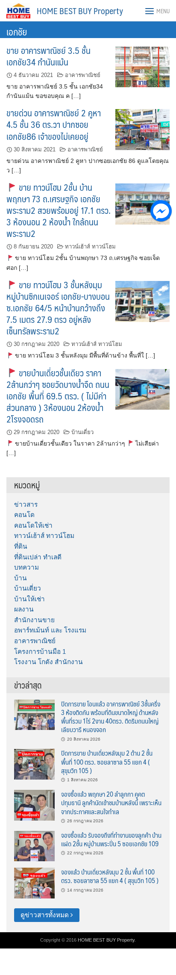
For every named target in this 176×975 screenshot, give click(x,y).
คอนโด (24, 514)
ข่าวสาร (26, 504)
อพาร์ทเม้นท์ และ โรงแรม (50, 630)
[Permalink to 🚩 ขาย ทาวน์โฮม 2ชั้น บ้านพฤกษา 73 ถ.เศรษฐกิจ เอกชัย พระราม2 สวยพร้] (142, 203)
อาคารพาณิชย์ (82, 75)
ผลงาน (24, 609)
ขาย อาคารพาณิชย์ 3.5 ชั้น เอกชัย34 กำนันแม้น (48, 56)
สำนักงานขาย (34, 619)
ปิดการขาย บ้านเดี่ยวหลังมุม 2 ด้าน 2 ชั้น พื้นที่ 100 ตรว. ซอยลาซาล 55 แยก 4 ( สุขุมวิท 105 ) (107, 761)
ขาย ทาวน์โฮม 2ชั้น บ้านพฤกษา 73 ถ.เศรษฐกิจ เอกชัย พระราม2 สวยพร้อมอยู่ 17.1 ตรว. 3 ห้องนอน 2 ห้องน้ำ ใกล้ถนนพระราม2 (58, 210)
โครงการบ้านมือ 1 (40, 651)
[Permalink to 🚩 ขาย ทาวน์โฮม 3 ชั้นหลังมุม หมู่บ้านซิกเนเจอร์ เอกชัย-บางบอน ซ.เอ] (142, 300)
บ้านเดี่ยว (82, 432)
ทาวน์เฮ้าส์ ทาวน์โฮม (90, 246)
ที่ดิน (20, 546)
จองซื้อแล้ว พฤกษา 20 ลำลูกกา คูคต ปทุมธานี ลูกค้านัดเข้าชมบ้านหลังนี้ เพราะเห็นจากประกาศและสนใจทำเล (111, 802)
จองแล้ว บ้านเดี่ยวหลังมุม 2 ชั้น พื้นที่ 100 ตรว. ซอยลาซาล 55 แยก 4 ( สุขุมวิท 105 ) (109, 876)
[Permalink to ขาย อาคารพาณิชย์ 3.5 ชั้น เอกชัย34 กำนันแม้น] (142, 66)
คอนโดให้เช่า (33, 525)
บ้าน (20, 578)
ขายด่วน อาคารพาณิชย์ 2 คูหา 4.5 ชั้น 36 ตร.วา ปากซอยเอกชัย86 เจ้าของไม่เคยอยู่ (53, 124)
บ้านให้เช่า (29, 599)
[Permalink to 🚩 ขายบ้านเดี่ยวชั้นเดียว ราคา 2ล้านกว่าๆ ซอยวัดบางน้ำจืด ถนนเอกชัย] (142, 389)
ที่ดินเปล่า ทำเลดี (38, 557)
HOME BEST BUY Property (80, 10)
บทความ (26, 567)
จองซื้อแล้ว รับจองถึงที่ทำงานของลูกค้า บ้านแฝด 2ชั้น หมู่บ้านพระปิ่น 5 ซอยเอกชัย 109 (111, 839)
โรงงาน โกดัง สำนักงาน (48, 661)
